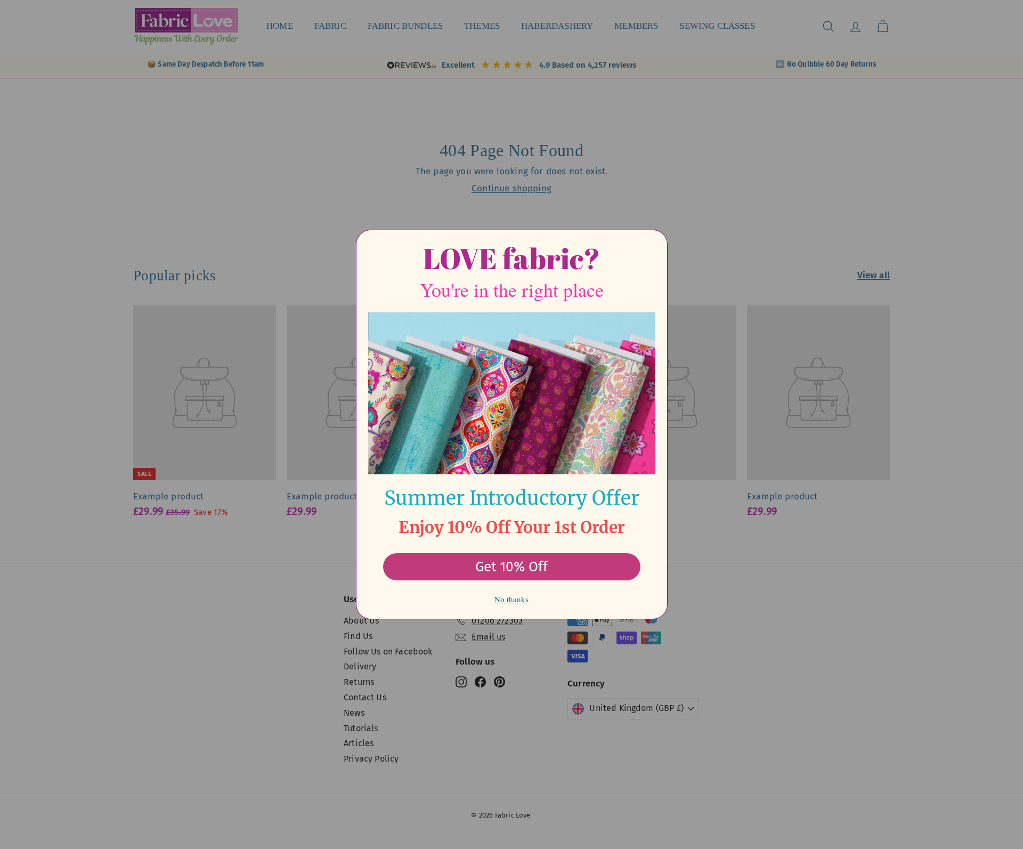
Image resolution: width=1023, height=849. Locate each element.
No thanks (511, 599)
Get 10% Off (511, 567)
